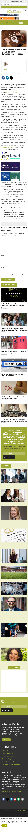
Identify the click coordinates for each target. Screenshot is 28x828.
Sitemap (19, 810)
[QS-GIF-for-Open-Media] (15, 170)
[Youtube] (14, 799)
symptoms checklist (7, 147)
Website (3, 267)
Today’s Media (6, 750)
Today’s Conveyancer (7, 753)
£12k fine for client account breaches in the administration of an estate (14, 397)
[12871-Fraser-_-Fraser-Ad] (5, 180)
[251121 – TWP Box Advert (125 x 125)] (15, 180)
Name (2, 255)
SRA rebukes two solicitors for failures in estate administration (13, 375)
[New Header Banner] (9, 16)
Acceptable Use (22, 812)
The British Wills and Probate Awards (12, 762)
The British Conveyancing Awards (11, 764)
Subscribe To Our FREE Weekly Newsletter (14, 1)
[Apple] (22, 799)
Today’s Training (6, 759)
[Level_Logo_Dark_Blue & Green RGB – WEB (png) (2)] (15, 160)
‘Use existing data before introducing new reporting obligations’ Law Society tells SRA (14, 420)
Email (2, 261)
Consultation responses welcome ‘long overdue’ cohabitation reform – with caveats (14, 329)
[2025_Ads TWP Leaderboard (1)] (9, 19)
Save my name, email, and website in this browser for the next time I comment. (12, 275)
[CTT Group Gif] (5, 170)
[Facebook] (3, 799)
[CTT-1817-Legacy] (13, 691)
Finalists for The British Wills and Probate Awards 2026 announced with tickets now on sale (14, 305)
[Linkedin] (11, 799)
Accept (4, 825)
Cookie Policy (15, 812)
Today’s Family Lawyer (8, 756)
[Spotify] (18, 799)
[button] (7, 22)
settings (16, 822)
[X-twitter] (7, 799)
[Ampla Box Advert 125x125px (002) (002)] (5, 160)
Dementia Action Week (11, 92)
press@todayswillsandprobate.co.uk (11, 791)
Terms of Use (8, 812)
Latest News (21, 74)
